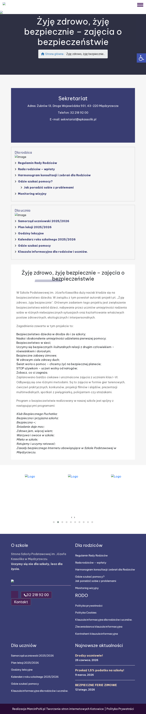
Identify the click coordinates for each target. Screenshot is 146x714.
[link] (141, 58)
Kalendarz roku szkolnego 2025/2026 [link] (47, 239)
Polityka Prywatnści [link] (120, 709)
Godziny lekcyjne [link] (31, 233)
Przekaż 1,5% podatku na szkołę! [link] (99, 670)
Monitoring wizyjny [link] (32, 193)
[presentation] (71, 517)
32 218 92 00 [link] (79, 112)
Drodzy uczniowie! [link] (89, 655)
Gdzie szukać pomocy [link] (34, 245)
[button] (54, 522)
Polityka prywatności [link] (88, 605)
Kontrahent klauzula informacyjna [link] (96, 633)
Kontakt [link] (73, 135)
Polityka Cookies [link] (86, 612)
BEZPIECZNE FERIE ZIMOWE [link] (96, 685)
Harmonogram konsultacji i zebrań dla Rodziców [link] (54, 175)
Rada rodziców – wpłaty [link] (36, 169)
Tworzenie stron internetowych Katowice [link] (75, 709)
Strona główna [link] (54, 54)
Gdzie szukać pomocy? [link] (35, 181)
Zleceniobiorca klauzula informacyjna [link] (98, 626)
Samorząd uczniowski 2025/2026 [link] (43, 221)
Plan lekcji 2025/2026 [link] (35, 227)
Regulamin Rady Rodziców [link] (37, 163)
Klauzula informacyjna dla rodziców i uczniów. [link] (53, 251)
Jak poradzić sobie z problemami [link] (49, 187)
